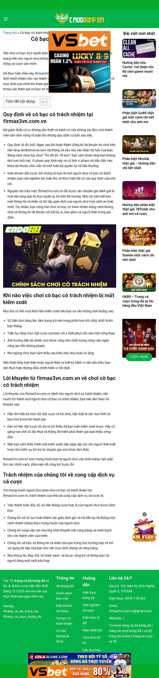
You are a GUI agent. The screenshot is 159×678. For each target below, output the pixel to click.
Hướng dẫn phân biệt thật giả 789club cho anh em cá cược (138, 209)
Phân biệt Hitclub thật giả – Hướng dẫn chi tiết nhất (138, 163)
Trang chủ (10, 33)
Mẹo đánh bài (92, 630)
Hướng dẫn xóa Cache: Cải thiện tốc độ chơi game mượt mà (138, 69)
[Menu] (5, 19)
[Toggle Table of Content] (41, 101)
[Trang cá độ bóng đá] (79, 19)
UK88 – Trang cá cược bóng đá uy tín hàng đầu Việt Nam (137, 301)
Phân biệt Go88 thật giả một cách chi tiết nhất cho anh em (138, 117)
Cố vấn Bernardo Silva (62, 636)
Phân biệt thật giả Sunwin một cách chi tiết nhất (138, 255)
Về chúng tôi (65, 586)
